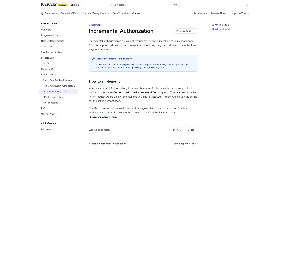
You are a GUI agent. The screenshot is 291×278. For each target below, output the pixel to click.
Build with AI (200, 13)
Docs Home (51, 13)
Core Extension (121, 13)
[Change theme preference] (247, 4)
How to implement (221, 29)
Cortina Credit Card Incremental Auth (135, 92)
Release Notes (219, 13)
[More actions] (195, 31)
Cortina (136, 13)
